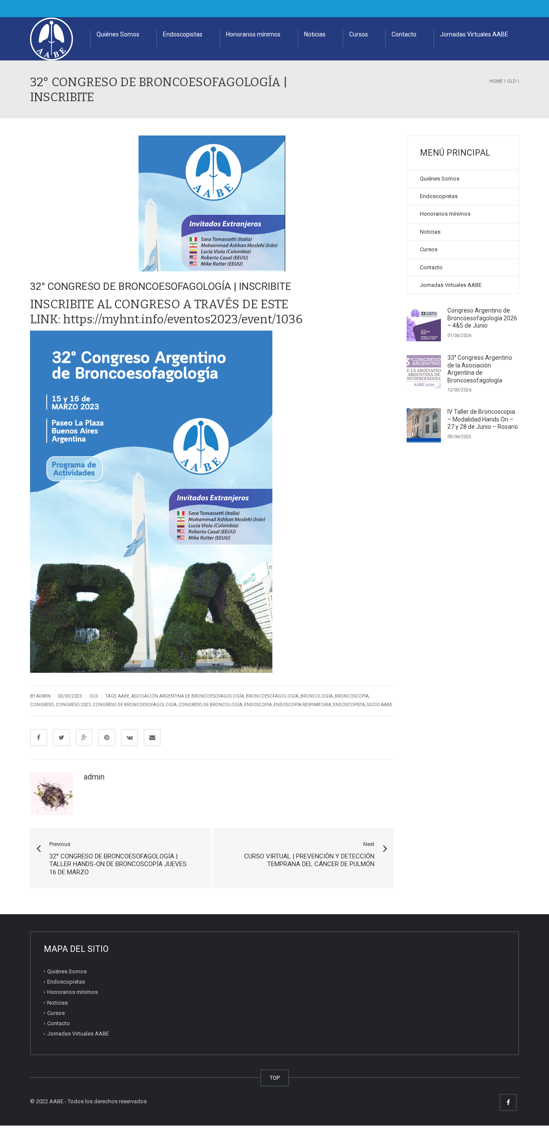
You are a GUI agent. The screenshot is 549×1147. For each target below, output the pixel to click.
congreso (42, 704)
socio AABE (379, 704)
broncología (316, 696)
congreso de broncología (210, 704)
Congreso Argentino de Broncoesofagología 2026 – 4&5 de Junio (482, 318)
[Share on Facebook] (38, 737)
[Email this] (152, 737)
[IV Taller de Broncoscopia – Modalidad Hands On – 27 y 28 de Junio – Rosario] (424, 425)
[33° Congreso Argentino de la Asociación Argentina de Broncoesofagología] (424, 371)
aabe (124, 696)
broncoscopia (352, 696)
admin (94, 776)
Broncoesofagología (272, 696)
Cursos (358, 34)
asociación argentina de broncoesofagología (187, 696)
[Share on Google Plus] (84, 737)
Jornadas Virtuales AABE (474, 34)
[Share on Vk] (129, 737)
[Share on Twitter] (61, 737)
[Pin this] (106, 737)
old (511, 81)
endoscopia (258, 704)
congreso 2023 (73, 704)
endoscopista (349, 704)
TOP (275, 1078)
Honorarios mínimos (253, 34)
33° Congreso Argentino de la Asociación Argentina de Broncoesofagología (479, 369)
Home (496, 81)
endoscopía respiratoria (302, 704)
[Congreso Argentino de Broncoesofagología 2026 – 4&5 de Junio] (424, 324)
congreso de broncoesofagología (135, 704)
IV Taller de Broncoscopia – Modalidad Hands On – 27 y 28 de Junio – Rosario (482, 419)
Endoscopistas (182, 34)
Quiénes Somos (118, 34)
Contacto (404, 34)
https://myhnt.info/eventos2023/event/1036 (183, 319)
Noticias (315, 34)
